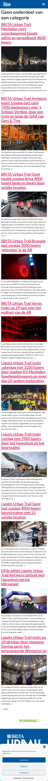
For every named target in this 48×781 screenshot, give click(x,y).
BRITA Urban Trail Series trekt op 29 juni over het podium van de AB (21, 307)
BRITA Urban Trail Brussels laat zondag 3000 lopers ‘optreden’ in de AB (23, 245)
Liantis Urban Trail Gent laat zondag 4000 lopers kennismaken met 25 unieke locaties (21, 510)
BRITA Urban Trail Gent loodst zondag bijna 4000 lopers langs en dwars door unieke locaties (23, 181)
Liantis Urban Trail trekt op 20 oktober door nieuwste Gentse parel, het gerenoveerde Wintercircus (24, 644)
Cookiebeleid (17, 778)
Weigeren (24, 766)
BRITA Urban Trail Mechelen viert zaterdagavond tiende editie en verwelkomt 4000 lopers (23, 33)
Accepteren (24, 760)
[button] (44, 747)
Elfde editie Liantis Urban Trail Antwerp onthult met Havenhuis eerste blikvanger (23, 577)
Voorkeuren (24, 773)
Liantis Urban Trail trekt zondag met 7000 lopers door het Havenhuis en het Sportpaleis (22, 441)
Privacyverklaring (28, 778)
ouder (4, 709)
